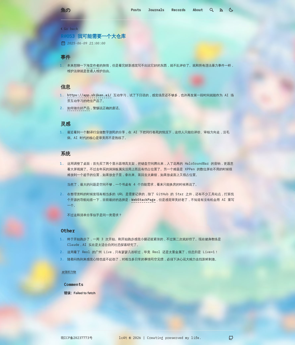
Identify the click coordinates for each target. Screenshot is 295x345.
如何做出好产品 (78, 108)
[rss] (221, 9)
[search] (212, 9)
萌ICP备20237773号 (77, 338)
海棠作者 (92, 65)
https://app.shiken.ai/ (89, 95)
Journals (156, 10)
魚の (66, 10)
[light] (231, 10)
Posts (136, 10)
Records (179, 10)
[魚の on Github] (231, 337)
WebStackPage (143, 200)
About (198, 10)
